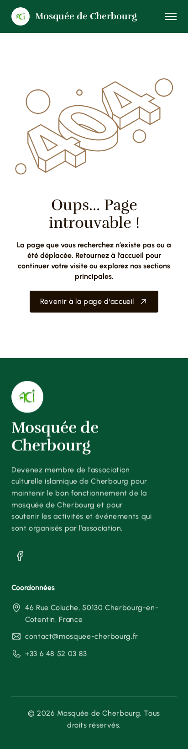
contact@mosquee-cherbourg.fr (81, 636)
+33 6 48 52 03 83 (56, 653)
